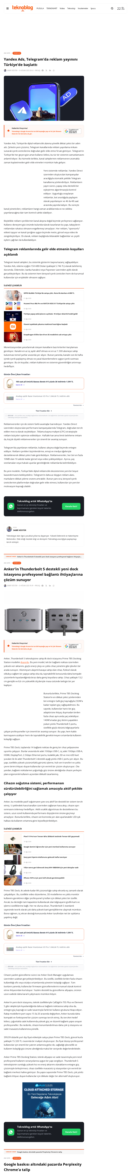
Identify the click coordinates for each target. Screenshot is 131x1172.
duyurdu (24, 662)
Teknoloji (16, 53)
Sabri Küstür (12, 70)
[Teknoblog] (22, 8)
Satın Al (19, 385)
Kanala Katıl (71, 506)
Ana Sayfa (7, 53)
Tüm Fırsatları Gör (43, 411)
